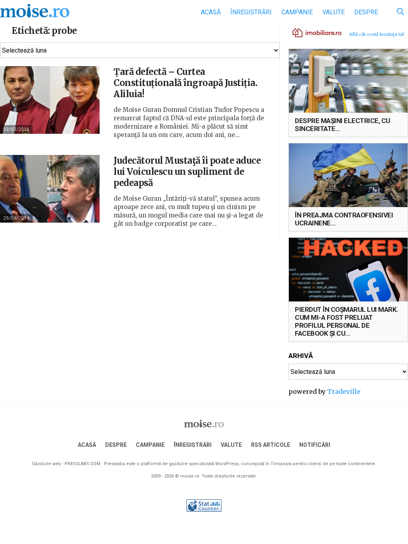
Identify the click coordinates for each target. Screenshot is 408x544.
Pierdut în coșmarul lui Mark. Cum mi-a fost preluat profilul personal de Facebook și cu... (346, 321)
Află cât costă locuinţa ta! (376, 34)
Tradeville (344, 391)
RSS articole (270, 445)
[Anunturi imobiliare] (312, 32)
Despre (366, 12)
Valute (333, 12)
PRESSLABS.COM (82, 463)
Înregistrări (251, 12)
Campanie (297, 12)
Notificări (314, 445)
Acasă (211, 12)
